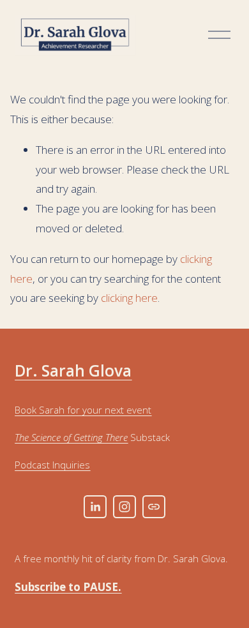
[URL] (153, 506)
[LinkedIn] (95, 506)
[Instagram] (124, 506)
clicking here (129, 297)
